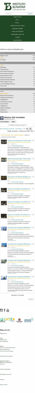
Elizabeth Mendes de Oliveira (7, 79)
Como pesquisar (4, 341)
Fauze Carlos (3, 86)
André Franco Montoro (6, 77)
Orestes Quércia (4, 69)
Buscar (30, 13)
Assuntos (2, 364)
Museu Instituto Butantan (7, 95)
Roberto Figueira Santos (6, 81)
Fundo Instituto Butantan (17, 145)
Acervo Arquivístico (5, 349)
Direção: (9, 131)
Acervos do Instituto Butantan (7, 347)
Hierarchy (20, 129)
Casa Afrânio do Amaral (6, 101)
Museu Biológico (4, 93)
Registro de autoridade (6, 362)
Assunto (3, 89)
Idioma (3, 53)
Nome (2, 63)
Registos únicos (4, 55)
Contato (17, 37)
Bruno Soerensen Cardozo (7, 73)
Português (3, 59)
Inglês (1, 57)
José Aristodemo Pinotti (6, 75)
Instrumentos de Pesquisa (6, 351)
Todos (1, 65)
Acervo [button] (17, 22)
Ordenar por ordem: (25, 131)
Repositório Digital (17, 28)
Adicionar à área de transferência (33, 140)
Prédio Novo (3, 110)
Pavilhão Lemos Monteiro (6, 97)
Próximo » (31, 299)
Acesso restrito (3, 384)
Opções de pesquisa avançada (17, 125)
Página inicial (17, 17)
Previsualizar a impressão (7, 129)
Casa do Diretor (4, 104)
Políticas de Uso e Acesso (17, 25)
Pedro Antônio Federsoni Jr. (7, 71)
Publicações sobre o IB (17, 34)
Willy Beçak (3, 67)
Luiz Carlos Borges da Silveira (7, 84)
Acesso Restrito (17, 40)
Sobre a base (3, 339)
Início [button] (17, 20)
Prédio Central (4, 112)
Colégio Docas (3, 106)
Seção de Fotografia (5, 108)
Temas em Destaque (17, 31)
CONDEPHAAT (4, 99)
